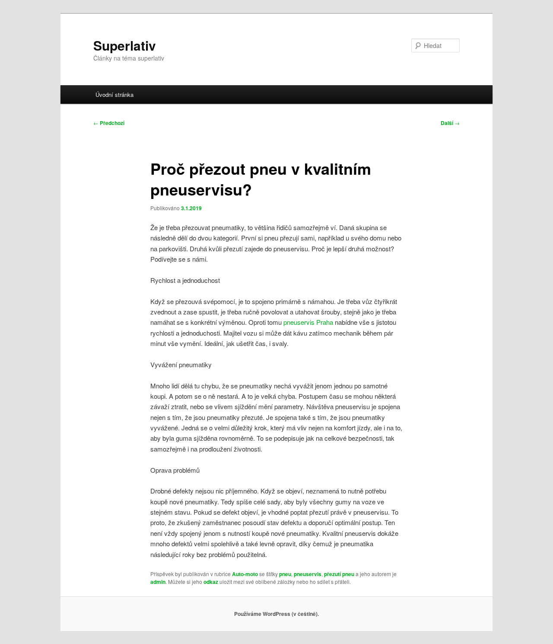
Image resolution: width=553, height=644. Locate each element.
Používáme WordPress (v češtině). (276, 614)
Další (450, 123)
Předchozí (108, 123)
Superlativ (124, 45)
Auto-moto (245, 574)
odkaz (210, 582)
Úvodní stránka (114, 94)
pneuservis (307, 574)
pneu (285, 574)
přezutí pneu (339, 574)
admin (157, 582)
